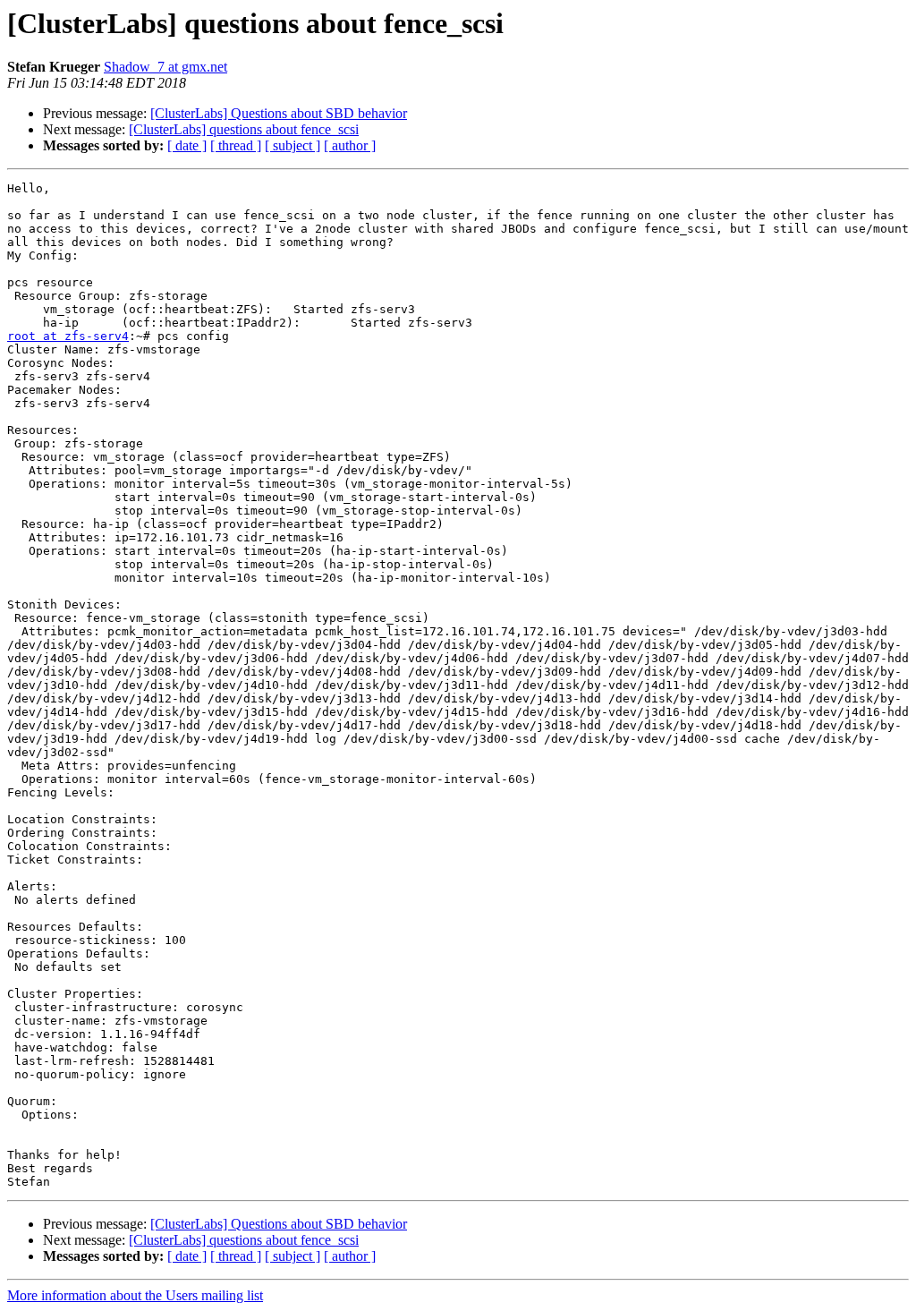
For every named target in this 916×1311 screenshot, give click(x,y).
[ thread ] (235, 145)
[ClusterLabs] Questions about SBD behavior (278, 113)
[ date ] (187, 145)
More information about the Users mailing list (135, 1295)
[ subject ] (292, 145)
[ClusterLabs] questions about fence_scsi (244, 129)
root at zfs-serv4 (68, 336)
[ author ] (350, 145)
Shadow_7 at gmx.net (165, 66)
